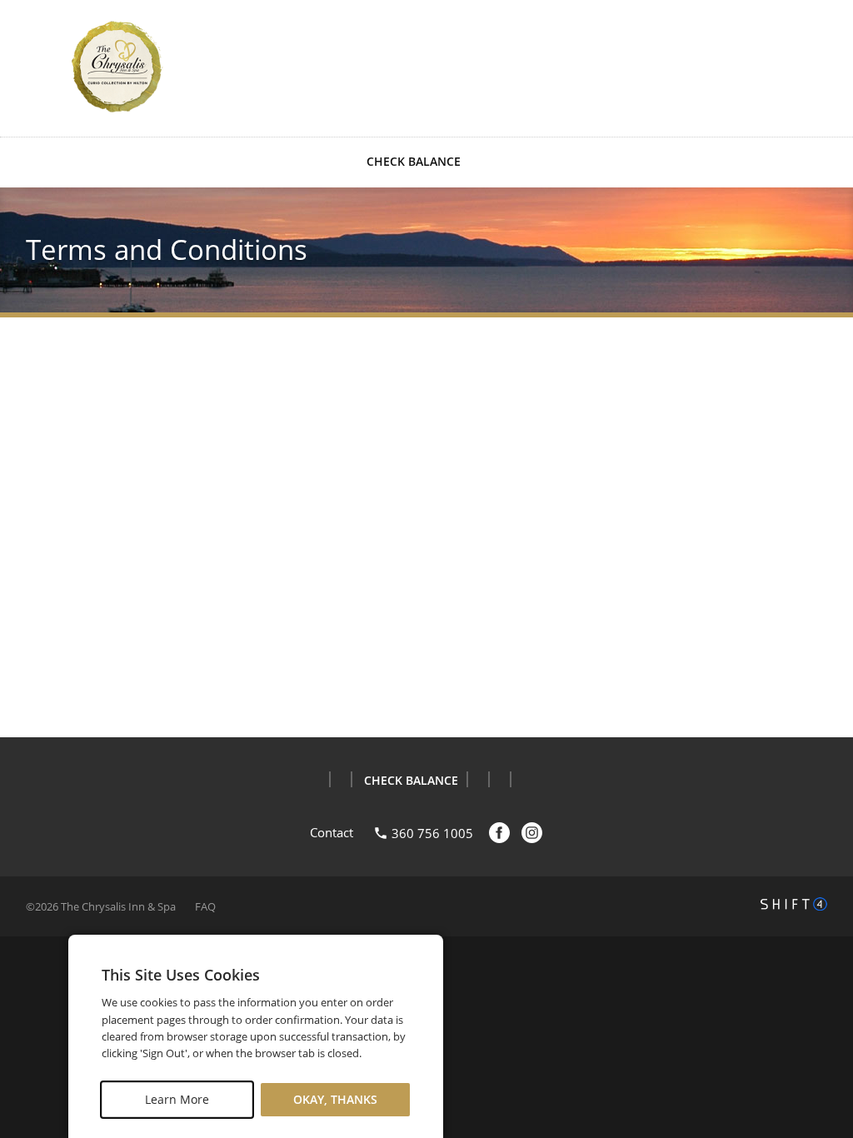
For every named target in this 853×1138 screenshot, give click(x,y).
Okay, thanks (335, 1099)
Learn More (177, 1099)
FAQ (205, 906)
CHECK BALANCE (414, 161)
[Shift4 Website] (794, 904)
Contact (331, 832)
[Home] (117, 67)
